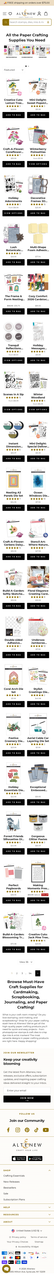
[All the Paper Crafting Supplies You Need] (11, 58)
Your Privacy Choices (17, 1242)
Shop (7, 1170)
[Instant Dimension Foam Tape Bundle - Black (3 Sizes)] (13, 430)
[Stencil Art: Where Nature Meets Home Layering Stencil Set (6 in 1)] (38, 528)
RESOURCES (11, 1214)
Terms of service (39, 1237)
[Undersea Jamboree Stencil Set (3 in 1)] (38, 626)
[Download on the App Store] (19, 1158)
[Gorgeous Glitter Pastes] (38, 822)
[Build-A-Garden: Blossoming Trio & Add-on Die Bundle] (13, 921)
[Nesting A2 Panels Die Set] (13, 479)
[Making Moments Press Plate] (38, 872)
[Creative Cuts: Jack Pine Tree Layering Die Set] (38, 921)
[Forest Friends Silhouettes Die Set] (13, 822)
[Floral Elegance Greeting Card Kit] (38, 577)
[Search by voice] (48, 22)
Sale (5, 1193)
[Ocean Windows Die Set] (38, 479)
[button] (6, 1269)
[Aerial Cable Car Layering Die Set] (38, 724)
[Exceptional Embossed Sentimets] (38, 773)
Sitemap (39, 1242)
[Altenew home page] (26, 14)
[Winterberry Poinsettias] (38, 135)
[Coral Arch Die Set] (13, 675)
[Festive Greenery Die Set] (13, 724)
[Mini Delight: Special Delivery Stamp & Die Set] (38, 430)
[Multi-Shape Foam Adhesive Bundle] (38, 233)
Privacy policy (19, 1237)
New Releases (11, 1181)
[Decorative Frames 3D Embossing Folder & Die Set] (38, 184)
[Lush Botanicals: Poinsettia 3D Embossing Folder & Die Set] (13, 233)
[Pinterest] (27, 1131)
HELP (6, 1207)
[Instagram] (17, 1131)
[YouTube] (46, 1131)
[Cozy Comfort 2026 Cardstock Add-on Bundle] (38, 283)
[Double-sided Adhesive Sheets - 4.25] (13, 626)
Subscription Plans (14, 1199)
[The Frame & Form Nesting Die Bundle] (13, 283)
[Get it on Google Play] (35, 1158)
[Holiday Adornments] (13, 184)
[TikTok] (36, 1131)
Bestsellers (9, 1187)
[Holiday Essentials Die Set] (13, 773)
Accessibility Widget (28, 1247)
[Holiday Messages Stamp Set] (38, 332)
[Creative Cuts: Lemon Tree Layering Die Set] (13, 86)
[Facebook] (8, 1131)
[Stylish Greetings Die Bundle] (38, 675)
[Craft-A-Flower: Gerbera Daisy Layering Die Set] (13, 528)
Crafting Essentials (14, 1175)
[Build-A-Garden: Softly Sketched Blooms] (13, 577)
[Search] (6, 22)
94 (30, 973)
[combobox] (27, 22)
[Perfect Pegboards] (13, 872)
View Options (38, 164)
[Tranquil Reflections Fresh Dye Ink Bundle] (13, 332)
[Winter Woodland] (38, 381)
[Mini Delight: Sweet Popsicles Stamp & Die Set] (38, 86)
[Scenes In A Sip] (13, 381)
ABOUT (8, 1222)
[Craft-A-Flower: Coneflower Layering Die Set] (13, 135)
